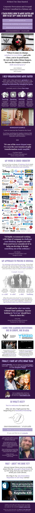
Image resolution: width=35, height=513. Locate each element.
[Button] (25, 198)
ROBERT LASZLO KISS (24, 507)
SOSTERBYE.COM (25, 395)
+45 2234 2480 (26, 426)
